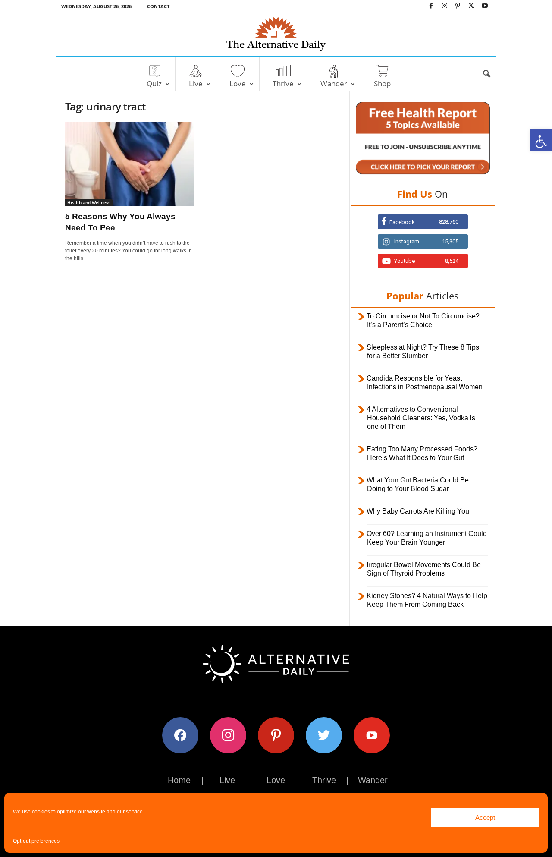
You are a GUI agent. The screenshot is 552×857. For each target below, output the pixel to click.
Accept (485, 817)
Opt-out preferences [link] (36, 841)
